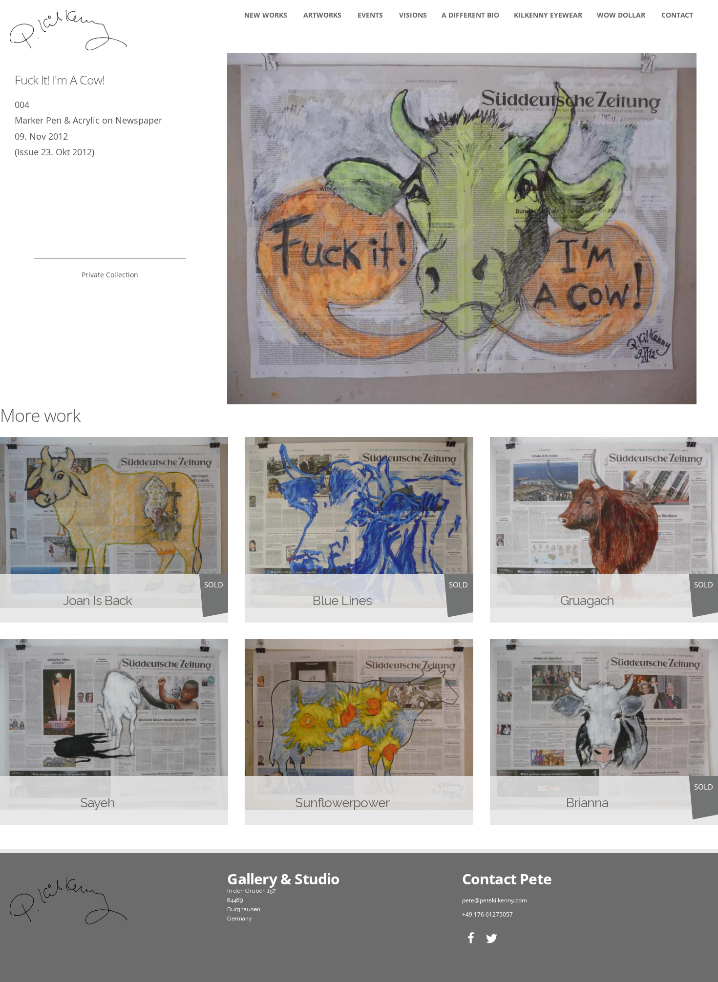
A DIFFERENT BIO (470, 15)
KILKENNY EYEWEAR (548, 15)
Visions (413, 15)
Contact (677, 15)
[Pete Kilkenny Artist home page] (110, 901)
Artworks (322, 15)
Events (370, 15)
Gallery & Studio (283, 879)
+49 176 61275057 (487, 914)
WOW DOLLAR (621, 15)
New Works (265, 15)
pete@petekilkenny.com (494, 900)
